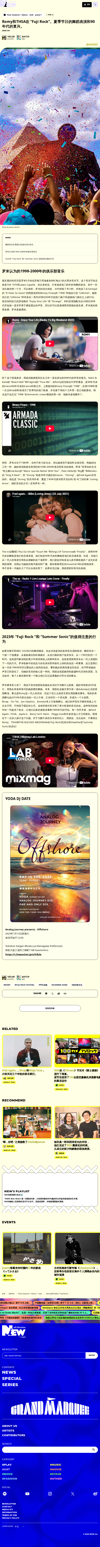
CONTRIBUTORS (13, 1435)
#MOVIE (56, 1469)
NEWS (9, 1373)
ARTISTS (8, 1431)
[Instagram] (50, 1494)
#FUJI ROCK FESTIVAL (25, 985)
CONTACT (7, 1507)
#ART (6, 1469)
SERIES (12, 1294)
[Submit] (94, 1450)
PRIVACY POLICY (10, 1518)
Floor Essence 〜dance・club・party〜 (24, 15)
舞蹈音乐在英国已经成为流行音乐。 (20, 244)
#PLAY (7, 1465)
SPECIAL (12, 1379)
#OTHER (56, 1479)
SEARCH (7, 1444)
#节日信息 (43, 985)
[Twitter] (72, 1494)
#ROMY (7, 985)
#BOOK (7, 1474)
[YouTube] (27, 1494)
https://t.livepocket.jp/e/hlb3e (23, 954)
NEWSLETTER (10, 1350)
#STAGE (55, 1474)
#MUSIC (55, 1465)
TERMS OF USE (9, 1515)
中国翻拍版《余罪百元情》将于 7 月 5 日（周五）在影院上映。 (42, 1302)
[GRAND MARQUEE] (50, 1406)
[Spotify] (4, 1494)
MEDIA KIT (7, 1510)
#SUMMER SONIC (60, 985)
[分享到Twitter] (52, 993)
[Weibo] (58, 993)
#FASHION (9, 1479)
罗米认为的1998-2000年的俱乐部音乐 (21, 251)
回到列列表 (50, 1008)
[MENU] (95, 4)
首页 (3, 1294)
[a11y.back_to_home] (8, 4)
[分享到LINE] (46, 993)
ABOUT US (9, 1426)
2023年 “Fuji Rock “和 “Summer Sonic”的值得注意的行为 (29, 259)
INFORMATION (9, 1513)
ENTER (92, 1355)
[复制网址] (65, 993)
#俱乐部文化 (77, 985)
